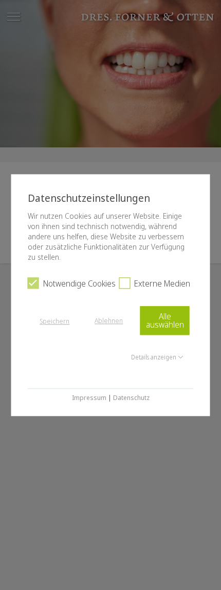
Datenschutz (131, 398)
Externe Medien (162, 283)
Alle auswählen (165, 320)
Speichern (54, 321)
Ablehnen (109, 320)
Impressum (89, 398)
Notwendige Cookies (79, 283)
